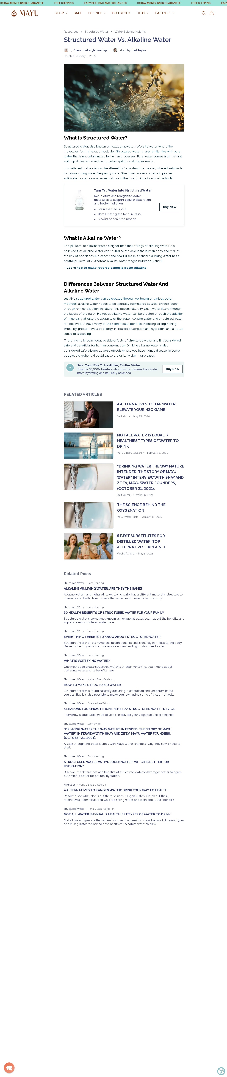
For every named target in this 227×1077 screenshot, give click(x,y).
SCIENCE (95, 13)
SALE (78, 13)
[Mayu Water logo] (25, 13)
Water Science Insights (130, 31)
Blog (141, 13)
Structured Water (96, 31)
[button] (9, 1067)
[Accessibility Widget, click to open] (221, 1071)
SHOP (59, 13)
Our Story (121, 13)
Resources (71, 31)
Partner (163, 13)
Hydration (70, 784)
